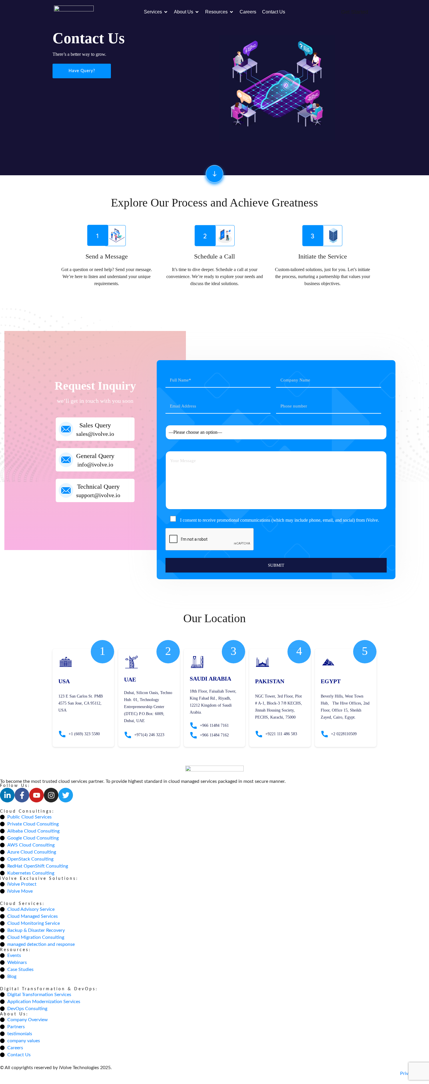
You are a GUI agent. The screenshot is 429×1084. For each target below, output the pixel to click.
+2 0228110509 (344, 734)
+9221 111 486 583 (281, 734)
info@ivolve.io (95, 464)
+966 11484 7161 (214, 725)
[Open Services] (165, 11)
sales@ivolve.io (95, 434)
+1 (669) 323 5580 (84, 734)
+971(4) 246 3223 (149, 735)
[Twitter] (65, 795)
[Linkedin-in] (7, 795)
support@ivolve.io (98, 495)
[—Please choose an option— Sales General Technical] (276, 429)
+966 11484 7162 (214, 735)
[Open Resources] (231, 11)
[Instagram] (51, 795)
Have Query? (82, 71)
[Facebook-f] (22, 795)
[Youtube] (36, 795)
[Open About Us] (197, 11)
